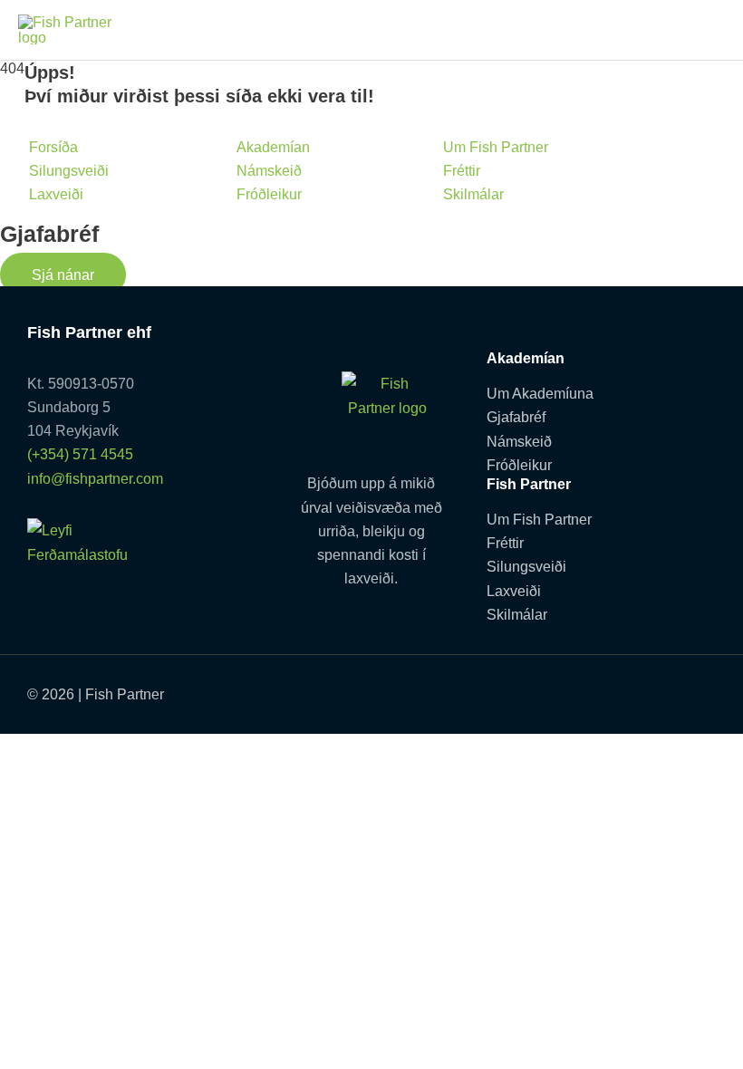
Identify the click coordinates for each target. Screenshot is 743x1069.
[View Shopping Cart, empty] (705, 29)
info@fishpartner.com (95, 478)
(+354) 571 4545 (80, 454)
